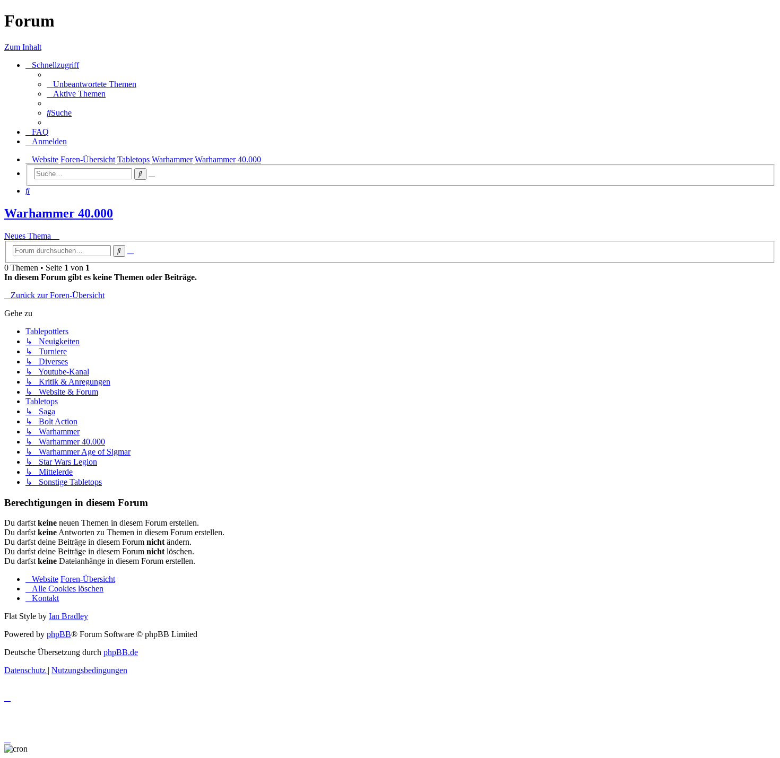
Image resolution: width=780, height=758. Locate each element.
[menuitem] (91, 84)
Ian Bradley (68, 616)
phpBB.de (120, 652)
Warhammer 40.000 (58, 213)
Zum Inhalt (22, 46)
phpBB (59, 634)
